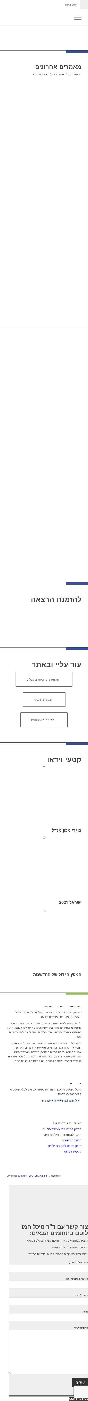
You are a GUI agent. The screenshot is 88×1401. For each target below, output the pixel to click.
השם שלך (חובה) (78, 1262)
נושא (85, 1311)
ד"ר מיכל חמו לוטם (38, 1175)
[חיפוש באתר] (66, 17)
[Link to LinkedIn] (72, 1175)
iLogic (24, 1175)
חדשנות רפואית (71, 1140)
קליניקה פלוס (72, 1151)
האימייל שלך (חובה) (76, 1279)
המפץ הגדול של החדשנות (57, 974)
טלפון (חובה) (81, 1295)
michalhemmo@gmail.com (58, 1100)
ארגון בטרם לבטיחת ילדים (64, 1145)
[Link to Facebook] (78, 1175)
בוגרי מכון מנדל (66, 830)
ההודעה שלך (81, 1328)
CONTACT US (78, 1399)
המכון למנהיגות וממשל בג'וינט (61, 1129)
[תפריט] (75, 17)
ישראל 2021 (70, 902)
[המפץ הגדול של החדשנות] (44, 970)
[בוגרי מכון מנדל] (44, 825)
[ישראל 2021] (44, 897)
